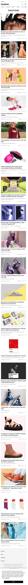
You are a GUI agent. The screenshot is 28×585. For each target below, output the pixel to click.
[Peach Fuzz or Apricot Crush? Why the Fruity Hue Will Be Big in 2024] (13, 49)
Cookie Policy (19, 567)
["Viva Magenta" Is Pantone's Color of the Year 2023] (13, 130)
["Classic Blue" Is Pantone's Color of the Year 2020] (13, 397)
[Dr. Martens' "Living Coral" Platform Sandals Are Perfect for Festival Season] (13, 424)
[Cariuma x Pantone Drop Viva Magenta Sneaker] (13, 103)
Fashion (3, 6)
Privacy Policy (14, 567)
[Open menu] (25, 4)
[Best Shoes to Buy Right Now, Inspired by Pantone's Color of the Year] (13, 292)
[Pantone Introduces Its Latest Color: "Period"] (13, 346)
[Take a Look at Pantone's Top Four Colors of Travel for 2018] (13, 530)
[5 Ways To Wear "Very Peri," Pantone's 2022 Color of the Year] (13, 239)
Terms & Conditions (7, 567)
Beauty (13, 6)
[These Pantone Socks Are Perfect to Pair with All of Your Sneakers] (13, 504)
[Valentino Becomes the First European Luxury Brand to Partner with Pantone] (13, 156)
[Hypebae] (5, 4)
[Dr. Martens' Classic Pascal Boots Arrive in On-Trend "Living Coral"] (13, 450)
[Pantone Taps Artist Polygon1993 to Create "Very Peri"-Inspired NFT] (13, 212)
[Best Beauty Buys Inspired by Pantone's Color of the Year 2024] (13, 76)
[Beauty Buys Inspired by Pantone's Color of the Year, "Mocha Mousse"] (13, 22)
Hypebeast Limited (8, 564)
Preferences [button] (7, 578)
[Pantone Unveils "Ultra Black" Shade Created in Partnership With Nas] (13, 371)
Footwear (8, 6)
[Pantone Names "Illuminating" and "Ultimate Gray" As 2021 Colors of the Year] (13, 318)
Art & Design (24, 6)
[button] (25, 38)
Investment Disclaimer (13, 568)
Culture (3, 145)
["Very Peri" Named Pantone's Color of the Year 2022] (13, 265)
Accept (13, 581)
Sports (18, 6)
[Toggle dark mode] (22, 4)
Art (2, 412)
